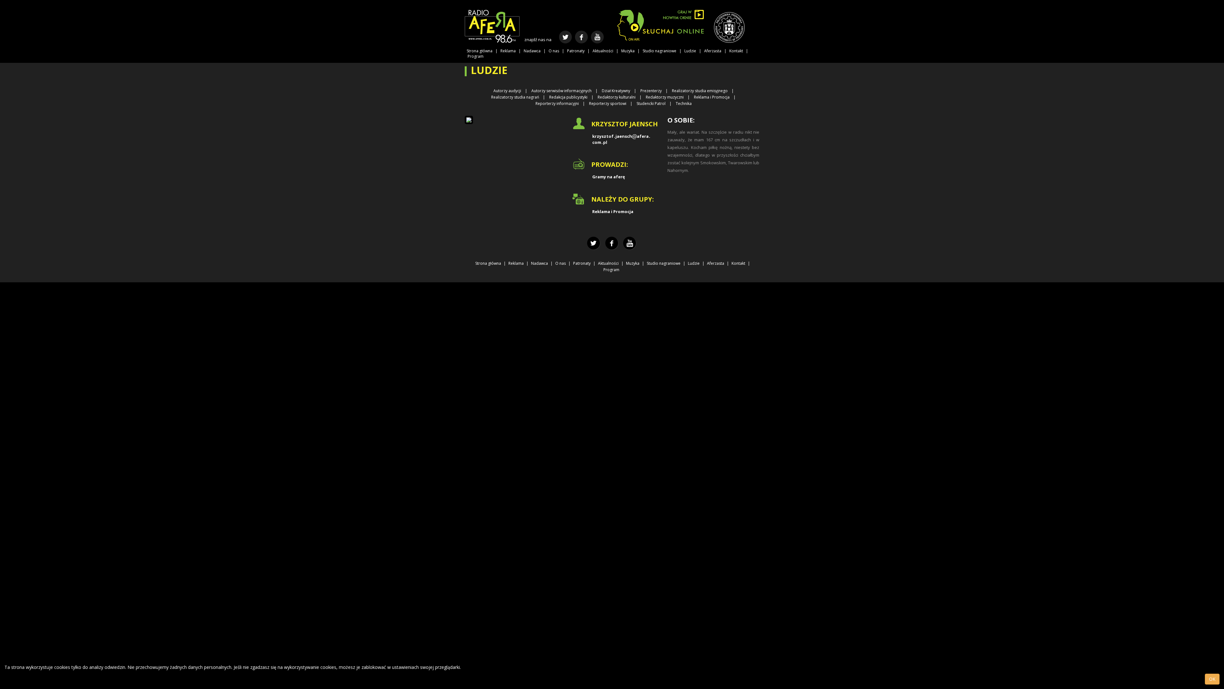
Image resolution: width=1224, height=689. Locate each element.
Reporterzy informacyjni (557, 103)
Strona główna (479, 51)
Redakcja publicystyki (568, 97)
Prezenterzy (651, 90)
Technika (684, 103)
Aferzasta (712, 51)
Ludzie (690, 51)
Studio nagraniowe (659, 51)
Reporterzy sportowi (607, 103)
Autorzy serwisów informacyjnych (561, 90)
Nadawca (532, 51)
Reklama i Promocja (712, 97)
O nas (554, 51)
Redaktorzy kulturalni (617, 97)
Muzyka (628, 51)
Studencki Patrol (651, 103)
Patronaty (576, 51)
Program (476, 56)
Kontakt (736, 51)
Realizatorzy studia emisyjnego (700, 90)
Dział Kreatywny (616, 90)
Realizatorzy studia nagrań (515, 97)
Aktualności (603, 51)
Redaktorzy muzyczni (665, 97)
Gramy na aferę (608, 177)
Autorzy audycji (507, 90)
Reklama (508, 51)
